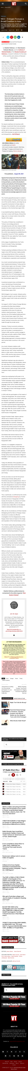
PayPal (13, 145)
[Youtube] (22, 1056)
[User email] (14, 635)
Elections (3, 707)
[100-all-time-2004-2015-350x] (14, 999)
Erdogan (12, 678)
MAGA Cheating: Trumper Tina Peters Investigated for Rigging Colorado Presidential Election (20, 690)
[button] (2, 4)
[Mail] (11, 1051)
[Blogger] (3, 1051)
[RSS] (24, 1051)
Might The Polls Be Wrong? (18, 702)
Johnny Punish (16, 961)
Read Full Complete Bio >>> (14, 629)
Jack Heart (22, 954)
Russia (16, 678)
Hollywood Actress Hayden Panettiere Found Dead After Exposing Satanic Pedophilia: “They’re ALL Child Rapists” (14, 867)
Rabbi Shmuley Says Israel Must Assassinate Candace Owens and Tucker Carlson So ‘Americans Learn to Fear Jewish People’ (14, 834)
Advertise (22, 1063)
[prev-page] (3, 728)
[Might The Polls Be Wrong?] (5, 705)
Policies (15, 1061)
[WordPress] (18, 1056)
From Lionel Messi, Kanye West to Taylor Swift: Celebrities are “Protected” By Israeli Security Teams (13, 846)
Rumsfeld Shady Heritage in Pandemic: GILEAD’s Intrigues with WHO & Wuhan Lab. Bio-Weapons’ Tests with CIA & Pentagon (18, 713)
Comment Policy (14, 658)
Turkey (21, 678)
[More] (22, 37)
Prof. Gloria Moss (6, 956)
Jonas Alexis (10, 951)
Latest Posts (5, 803)
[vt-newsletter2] (13, 970)
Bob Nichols (11, 958)
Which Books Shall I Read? (18, 720)
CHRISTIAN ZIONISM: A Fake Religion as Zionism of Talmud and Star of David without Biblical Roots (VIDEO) (14, 822)
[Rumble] (19, 1051)
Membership (5, 1063)
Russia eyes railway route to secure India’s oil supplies (13, 857)
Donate (20, 1061)
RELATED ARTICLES (7, 698)
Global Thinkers (6, 974)
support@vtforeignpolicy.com (17, 1041)
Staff (11, 1061)
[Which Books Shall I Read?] (5, 722)
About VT (7, 657)
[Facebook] (7, 1051)
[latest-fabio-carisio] (13, 942)
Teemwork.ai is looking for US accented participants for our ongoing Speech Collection (7, 690)
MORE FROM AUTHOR (19, 698)
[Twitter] (8, 37)
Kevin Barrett (17, 951)
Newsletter (12, 1063)
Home (2, 7)
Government (7, 7)
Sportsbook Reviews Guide (19, 1067)
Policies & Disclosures (17, 657)
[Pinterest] (11, 37)
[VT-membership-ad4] (14, 759)
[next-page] (5, 728)
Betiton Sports (14, 1069)
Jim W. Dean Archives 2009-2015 (14, 631)
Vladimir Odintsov (6, 680)
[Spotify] (5, 1056)
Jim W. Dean (4, 30)
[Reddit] (15, 1051)
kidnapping (16, 496)
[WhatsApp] (15, 37)
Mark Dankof (14, 956)
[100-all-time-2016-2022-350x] (14, 1007)
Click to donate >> (18, 151)
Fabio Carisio (15, 954)
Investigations (4, 713)
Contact (14, 1065)
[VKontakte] (14, 1056)
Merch (17, 1063)
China (7, 678)
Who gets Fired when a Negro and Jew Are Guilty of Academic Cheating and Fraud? (14, 898)
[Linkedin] (18, 37)
